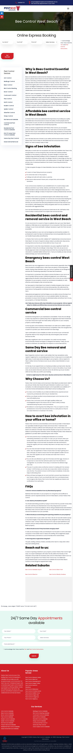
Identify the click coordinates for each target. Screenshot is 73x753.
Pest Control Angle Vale (32, 695)
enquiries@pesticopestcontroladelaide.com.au (44, 2)
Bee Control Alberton (31, 574)
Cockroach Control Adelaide (41, 715)
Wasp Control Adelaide (39, 721)
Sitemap (59, 737)
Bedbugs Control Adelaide (40, 711)
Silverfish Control (9, 112)
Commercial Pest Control (9, 123)
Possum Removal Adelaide (8, 725)
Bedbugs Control (9, 81)
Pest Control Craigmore (32, 697)
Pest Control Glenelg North (33, 681)
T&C (62, 45)
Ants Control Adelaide (7, 711)
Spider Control (8, 109)
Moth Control (8, 102)
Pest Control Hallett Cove (32, 693)
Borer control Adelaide (7, 715)
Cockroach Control (10, 95)
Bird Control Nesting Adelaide (41, 713)
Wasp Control (8, 116)
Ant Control (7, 78)
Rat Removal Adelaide (11, 119)
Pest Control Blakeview (31, 689)
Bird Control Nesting (10, 88)
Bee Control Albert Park (56, 569)
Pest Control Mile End (31, 679)
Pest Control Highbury (31, 699)
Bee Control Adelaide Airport (33, 569)
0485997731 (21, 2)
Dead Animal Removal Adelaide (10, 728)
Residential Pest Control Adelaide (9, 129)
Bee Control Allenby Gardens (57, 574)
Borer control (8, 92)
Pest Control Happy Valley (32, 683)
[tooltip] (2, 13)
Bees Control (8, 85)
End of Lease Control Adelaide (41, 726)
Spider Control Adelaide (7, 721)
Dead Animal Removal (11, 142)
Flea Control (8, 99)
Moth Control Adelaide (39, 717)
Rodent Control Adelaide (8, 719)
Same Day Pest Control (11, 138)
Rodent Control (9, 105)
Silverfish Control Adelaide (40, 719)
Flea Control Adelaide (7, 717)
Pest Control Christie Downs (33, 691)
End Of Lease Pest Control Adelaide (9, 134)
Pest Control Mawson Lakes (33, 677)
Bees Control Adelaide (7, 713)
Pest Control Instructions (64, 46)
